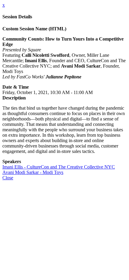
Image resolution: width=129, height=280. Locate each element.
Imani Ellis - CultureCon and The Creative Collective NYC (58, 166)
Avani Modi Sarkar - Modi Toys (32, 172)
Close (7, 177)
